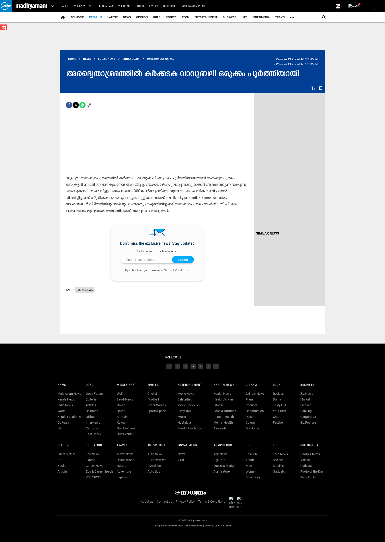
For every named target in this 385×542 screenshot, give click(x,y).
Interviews (93, 422)
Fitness (218, 405)
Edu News (93, 454)
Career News (94, 465)
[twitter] (177, 366)
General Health (223, 417)
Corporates (308, 417)
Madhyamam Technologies (185, 525)
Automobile (156, 445)
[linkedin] (193, 366)
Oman (121, 405)
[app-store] (240, 502)
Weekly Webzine (84, 6)
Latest (112, 17)
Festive (278, 422)
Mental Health (223, 422)
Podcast (306, 465)
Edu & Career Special (100, 471)
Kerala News (66, 399)
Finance (305, 405)
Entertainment (206, 17)
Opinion (142, 17)
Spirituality (253, 477)
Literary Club (66, 454)
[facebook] (69, 105)
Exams (90, 460)
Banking (306, 411)
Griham (251, 385)
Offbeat (91, 417)
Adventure (124, 471)
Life (244, 17)
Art (59, 460)
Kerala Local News (70, 417)
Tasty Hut (279, 405)
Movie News (186, 393)
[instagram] (185, 366)
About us (147, 501)
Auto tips (153, 471)
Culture (63, 445)
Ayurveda (220, 428)
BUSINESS (307, 385)
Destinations (125, 460)
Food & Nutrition (224, 411)
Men (249, 465)
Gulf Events (125, 434)
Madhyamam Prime (194, 6)
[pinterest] (216, 366)
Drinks (277, 399)
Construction (255, 411)
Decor (250, 417)
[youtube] (201, 366)
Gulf (156, 17)
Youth (250, 460)
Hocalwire (224, 525)
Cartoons (92, 428)
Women (251, 471)
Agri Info (219, 460)
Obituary (63, 422)
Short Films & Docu (191, 428)
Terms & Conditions (176, 270)
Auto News (155, 454)
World (61, 411)
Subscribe (169, 6)
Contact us (164, 501)
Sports (171, 17)
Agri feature (221, 471)
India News (65, 405)
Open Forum (94, 393)
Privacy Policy (185, 501)
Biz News (306, 393)
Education (94, 445)
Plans (250, 399)
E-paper (63, 6)
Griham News (255, 393)
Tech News (280, 454)
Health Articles (223, 399)
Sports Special (157, 411)
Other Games (156, 405)
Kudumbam (106, 6)
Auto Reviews (156, 460)
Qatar (121, 411)
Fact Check (93, 434)
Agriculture (223, 445)
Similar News (267, 233)
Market (305, 399)
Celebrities (185, 399)
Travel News (125, 454)
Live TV (153, 6)
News (127, 17)
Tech (277, 445)
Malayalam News (69, 393)
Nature (121, 465)
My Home (77, 17)
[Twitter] (75, 105)
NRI (60, 428)
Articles (91, 405)
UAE (120, 393)
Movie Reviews (188, 405)
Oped (89, 385)
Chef (276, 417)
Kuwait (122, 422)
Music (182, 417)
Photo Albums (310, 454)
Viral (181, 460)
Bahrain (122, 417)
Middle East (126, 385)
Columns (92, 411)
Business (229, 17)
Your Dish (279, 411)
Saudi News (125, 399)
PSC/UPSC (93, 477)
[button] (6, 6)
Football (153, 399)
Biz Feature (308, 422)
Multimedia (261, 17)
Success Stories (224, 465)
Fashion (251, 454)
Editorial (91, 399)
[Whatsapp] (82, 105)
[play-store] (232, 502)
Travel (280, 17)
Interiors (251, 405)
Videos (305, 460)
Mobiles (278, 465)
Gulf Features (126, 428)
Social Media (188, 445)
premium (95, 17)
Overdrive (154, 465)
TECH (185, 17)
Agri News (220, 454)
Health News (223, 385)
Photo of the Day (312, 471)
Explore (122, 477)
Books (140, 6)
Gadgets (279, 471)
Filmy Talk (184, 411)
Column (251, 422)
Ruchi (277, 385)
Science (278, 460)
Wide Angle (307, 477)
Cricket (152, 393)
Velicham (124, 6)
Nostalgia (184, 422)
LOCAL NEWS (85, 289)
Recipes (278, 393)
